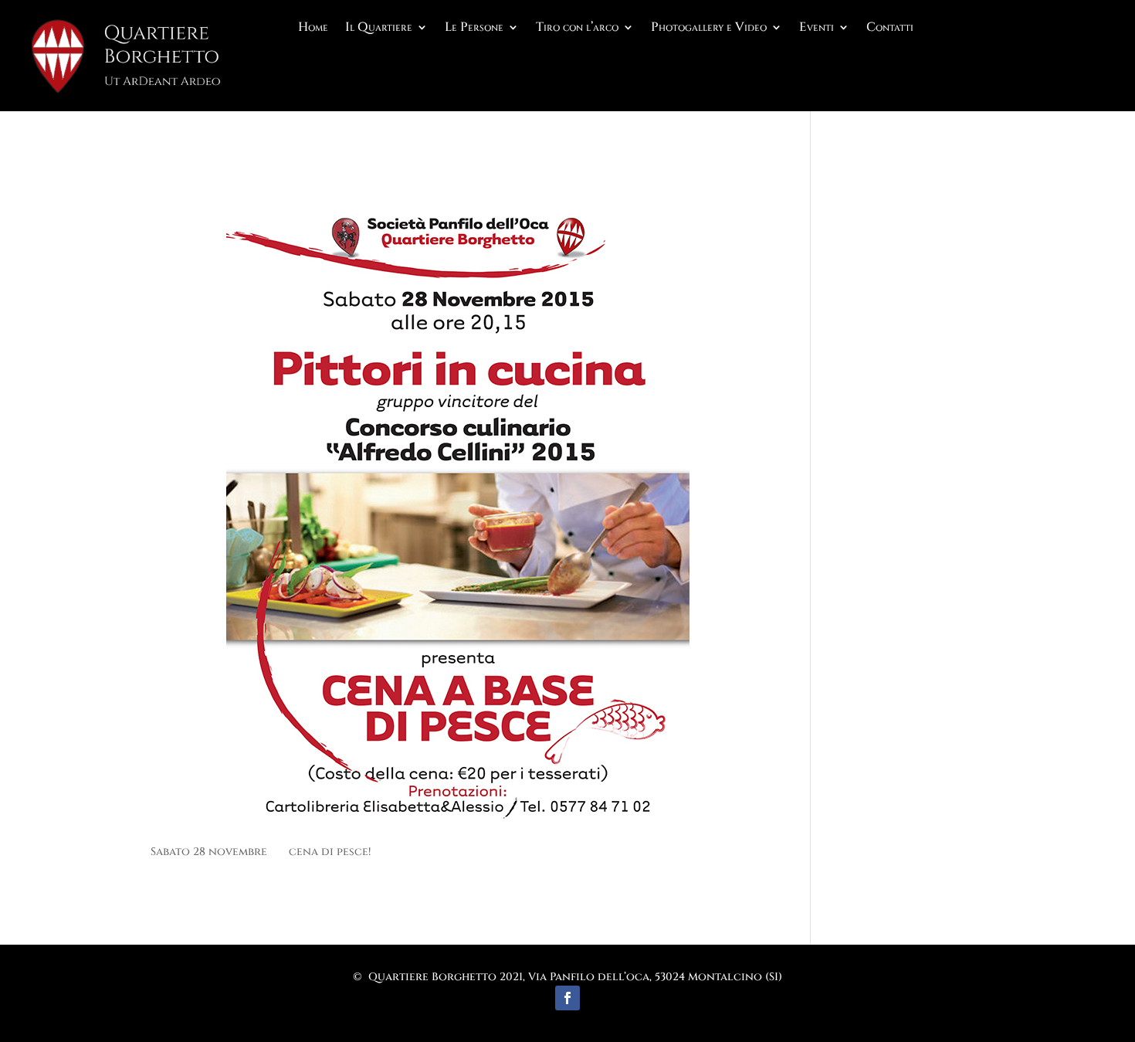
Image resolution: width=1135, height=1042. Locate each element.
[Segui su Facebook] (567, 998)
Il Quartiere (378, 29)
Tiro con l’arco (577, 29)
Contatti (889, 29)
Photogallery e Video (709, 29)
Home (313, 29)
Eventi (816, 29)
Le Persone (474, 29)
